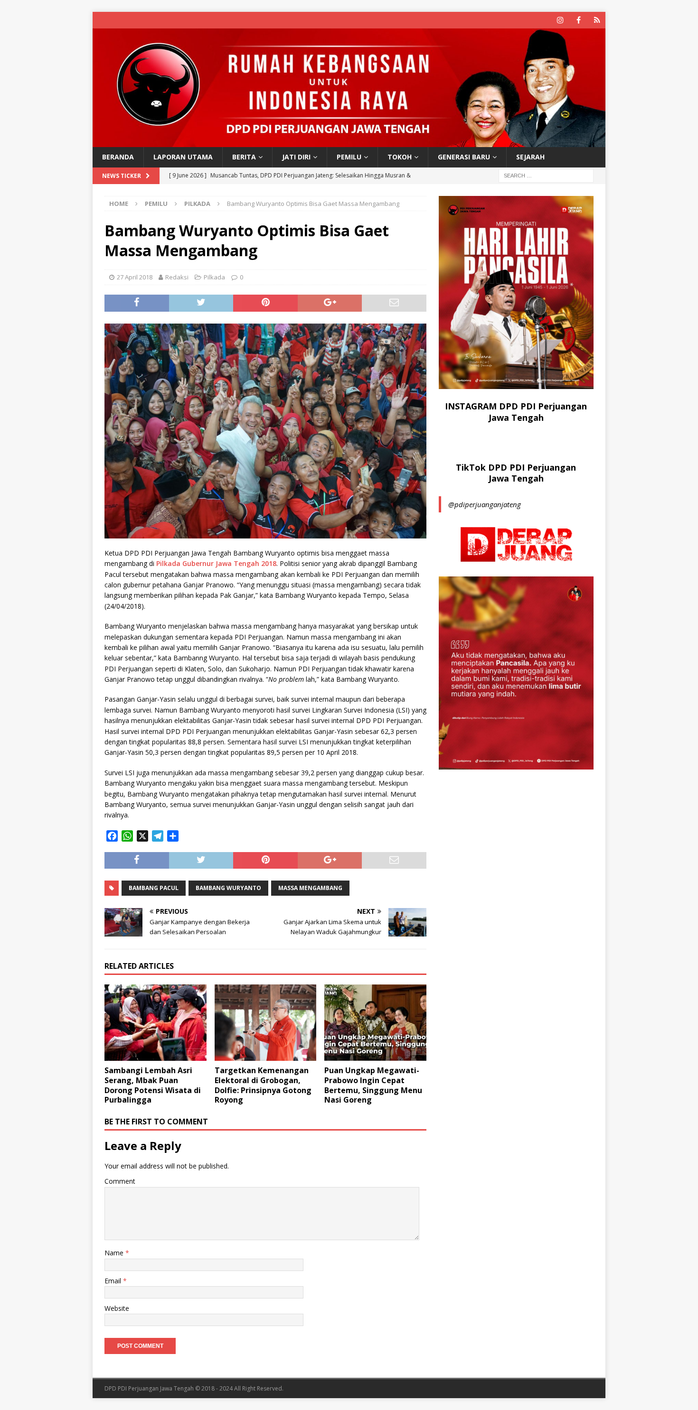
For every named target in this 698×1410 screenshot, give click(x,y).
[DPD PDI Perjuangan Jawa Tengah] (349, 141)
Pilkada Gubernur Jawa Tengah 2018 (216, 563)
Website (116, 1308)
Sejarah (530, 156)
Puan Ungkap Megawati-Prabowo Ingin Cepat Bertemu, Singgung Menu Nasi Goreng (373, 1085)
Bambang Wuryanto (228, 888)
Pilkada (214, 277)
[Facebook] (578, 20)
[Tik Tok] (597, 20)
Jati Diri (296, 156)
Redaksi (177, 277)
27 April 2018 (134, 277)
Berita (244, 156)
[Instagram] (560, 20)
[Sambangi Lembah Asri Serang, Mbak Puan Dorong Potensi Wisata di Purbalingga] (155, 1022)
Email (113, 1280)
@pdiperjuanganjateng (484, 504)
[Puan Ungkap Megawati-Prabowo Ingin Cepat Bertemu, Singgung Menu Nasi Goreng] (375, 1022)
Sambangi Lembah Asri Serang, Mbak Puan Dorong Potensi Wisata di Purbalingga (152, 1085)
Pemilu (349, 156)
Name (114, 1252)
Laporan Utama (183, 156)
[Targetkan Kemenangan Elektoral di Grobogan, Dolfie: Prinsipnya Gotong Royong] (266, 1022)
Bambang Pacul (154, 888)
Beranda (118, 156)
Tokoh (399, 156)
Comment (119, 1181)
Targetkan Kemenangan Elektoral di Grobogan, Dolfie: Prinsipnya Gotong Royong (263, 1085)
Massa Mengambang (310, 888)
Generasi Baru (464, 156)
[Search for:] (546, 174)
